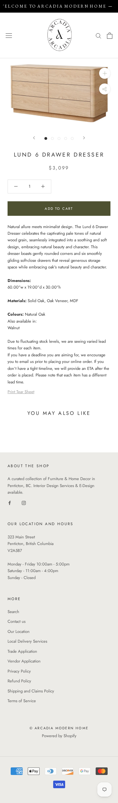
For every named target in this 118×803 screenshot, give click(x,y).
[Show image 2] (52, 138)
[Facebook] (10, 502)
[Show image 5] (72, 138)
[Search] (98, 35)
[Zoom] (104, 73)
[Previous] (34, 137)
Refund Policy (19, 681)
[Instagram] (24, 502)
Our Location (19, 631)
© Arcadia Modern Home (59, 728)
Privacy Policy (19, 671)
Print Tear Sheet (21, 392)
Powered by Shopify (59, 736)
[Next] (84, 137)
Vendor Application (24, 661)
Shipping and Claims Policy (31, 691)
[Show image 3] (59, 138)
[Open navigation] (9, 35)
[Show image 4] (65, 138)
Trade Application (22, 651)
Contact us (16, 621)
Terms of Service (22, 701)
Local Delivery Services (27, 641)
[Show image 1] (45, 138)
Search (13, 612)
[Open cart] (109, 35)
